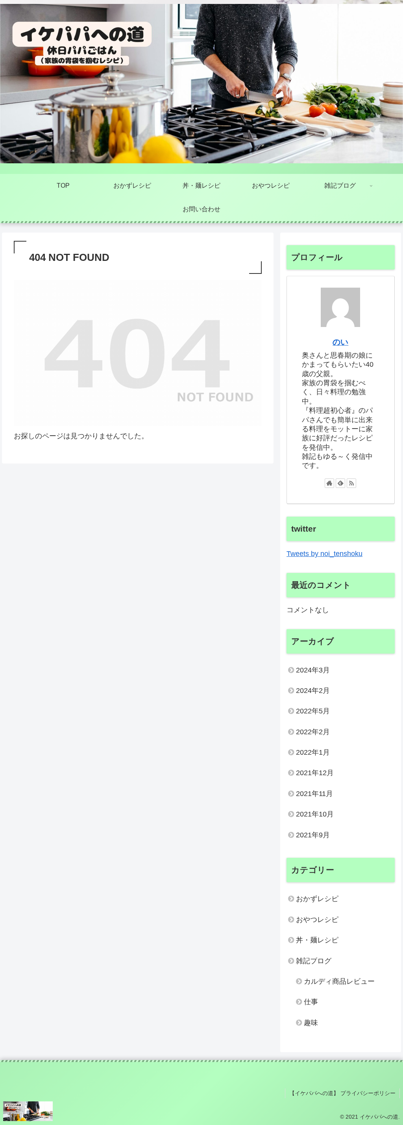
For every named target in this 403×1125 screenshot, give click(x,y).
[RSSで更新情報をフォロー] (351, 483)
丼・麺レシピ (317, 940)
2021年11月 (314, 794)
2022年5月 (313, 711)
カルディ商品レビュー (339, 981)
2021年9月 (313, 835)
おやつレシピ (317, 920)
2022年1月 (313, 752)
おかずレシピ (317, 899)
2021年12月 (315, 773)
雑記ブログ (313, 961)
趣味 (311, 1023)
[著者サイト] (329, 483)
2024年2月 (313, 691)
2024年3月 (313, 670)
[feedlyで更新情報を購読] (340, 483)
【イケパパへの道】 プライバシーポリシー (342, 1093)
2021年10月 (315, 814)
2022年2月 (313, 732)
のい (340, 342)
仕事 (311, 1002)
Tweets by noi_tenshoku (324, 554)
